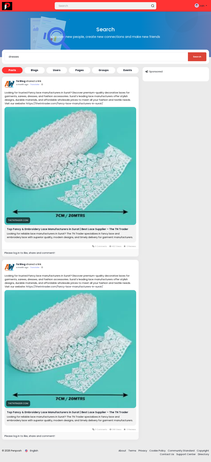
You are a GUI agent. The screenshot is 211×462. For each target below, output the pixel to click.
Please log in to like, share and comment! (29, 253)
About (123, 450)
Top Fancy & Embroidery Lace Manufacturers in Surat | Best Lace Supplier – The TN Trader (67, 229)
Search (197, 56)
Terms (132, 450)
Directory (203, 454)
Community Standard (181, 450)
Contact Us (167, 454)
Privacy (143, 450)
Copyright (203, 450)
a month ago (22, 84)
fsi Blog (20, 81)
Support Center (186, 454)
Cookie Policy (157, 450)
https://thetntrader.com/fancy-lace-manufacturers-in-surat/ (64, 103)
